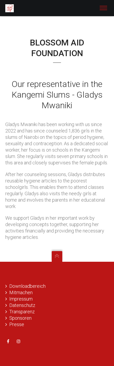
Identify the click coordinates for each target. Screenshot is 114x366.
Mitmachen (21, 292)
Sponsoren (20, 318)
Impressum (21, 299)
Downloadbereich (27, 286)
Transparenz (22, 311)
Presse (16, 324)
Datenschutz (22, 305)
